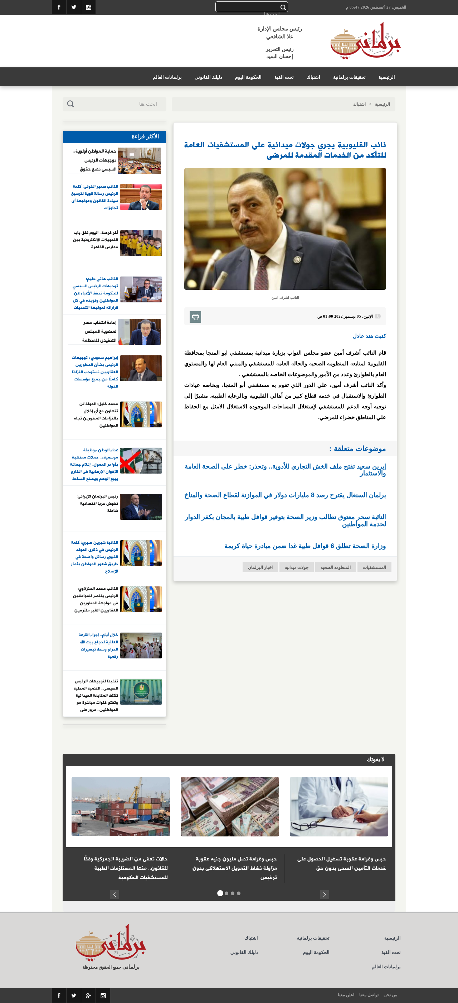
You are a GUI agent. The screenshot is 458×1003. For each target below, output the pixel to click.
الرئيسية (387, 77)
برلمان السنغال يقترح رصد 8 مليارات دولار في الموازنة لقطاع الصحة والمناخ (285, 494)
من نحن (390, 994)
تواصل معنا (369, 994)
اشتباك (313, 77)
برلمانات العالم (167, 77)
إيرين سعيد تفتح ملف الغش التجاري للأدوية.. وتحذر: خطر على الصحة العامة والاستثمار (285, 469)
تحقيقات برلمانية (349, 77)
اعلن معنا (346, 994)
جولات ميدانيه (296, 567)
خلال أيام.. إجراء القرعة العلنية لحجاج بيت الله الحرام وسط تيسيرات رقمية (98, 646)
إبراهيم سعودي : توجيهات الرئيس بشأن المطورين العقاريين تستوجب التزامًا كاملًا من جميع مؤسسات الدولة (95, 371)
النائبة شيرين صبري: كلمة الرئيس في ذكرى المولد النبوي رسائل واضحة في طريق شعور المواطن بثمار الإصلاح (94, 556)
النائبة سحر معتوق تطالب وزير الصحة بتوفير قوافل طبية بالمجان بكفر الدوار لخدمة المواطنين (285, 520)
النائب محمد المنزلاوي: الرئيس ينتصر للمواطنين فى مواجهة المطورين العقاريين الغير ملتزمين (95, 599)
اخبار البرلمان (260, 567)
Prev (114, 893)
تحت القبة (284, 77)
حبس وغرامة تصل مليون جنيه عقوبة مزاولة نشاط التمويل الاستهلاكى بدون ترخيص (235, 868)
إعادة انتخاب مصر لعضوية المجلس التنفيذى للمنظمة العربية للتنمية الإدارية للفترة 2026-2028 (95, 331)
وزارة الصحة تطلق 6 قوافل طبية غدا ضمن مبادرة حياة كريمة (305, 545)
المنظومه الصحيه (336, 567)
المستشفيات (374, 567)
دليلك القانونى (208, 77)
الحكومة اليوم (248, 77)
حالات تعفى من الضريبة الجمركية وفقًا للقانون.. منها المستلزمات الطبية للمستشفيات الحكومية (126, 868)
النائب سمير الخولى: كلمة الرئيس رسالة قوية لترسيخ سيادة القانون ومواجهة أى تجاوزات (94, 197)
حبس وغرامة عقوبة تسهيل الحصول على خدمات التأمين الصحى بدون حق (341, 863)
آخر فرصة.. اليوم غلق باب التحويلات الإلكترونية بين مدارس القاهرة (95, 240)
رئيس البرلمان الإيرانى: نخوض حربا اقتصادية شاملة (97, 504)
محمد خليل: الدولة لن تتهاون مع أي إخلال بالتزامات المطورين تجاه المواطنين (96, 414)
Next (324, 893)
